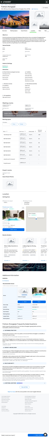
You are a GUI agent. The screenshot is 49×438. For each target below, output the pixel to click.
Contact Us (4, 407)
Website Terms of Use (29, 409)
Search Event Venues (5, 397)
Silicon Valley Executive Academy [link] (11, 246)
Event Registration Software (30, 397)
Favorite (46, 7)
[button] (14, 20)
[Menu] (1, 2)
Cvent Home (4, 406)
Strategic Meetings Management (31, 400)
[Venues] (46, 2)
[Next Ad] (23, 208)
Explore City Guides (5, 400)
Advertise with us (28, 410)
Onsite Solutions (5, 402)
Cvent (2, 4)
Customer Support (5, 409)
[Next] (47, 31)
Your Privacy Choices (5, 410)
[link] (11, 241)
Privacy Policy (27, 406)
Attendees (5, 122)
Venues (6, 4)
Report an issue (11, 391)
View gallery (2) (44, 26)
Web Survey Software (29, 402)
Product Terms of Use (29, 407)
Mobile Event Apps (28, 399)
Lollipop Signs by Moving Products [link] (30, 246)
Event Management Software (30, 396)
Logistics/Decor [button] (6, 256)
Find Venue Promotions (6, 399)
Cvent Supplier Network (6, 396)
